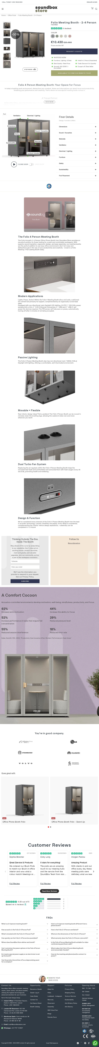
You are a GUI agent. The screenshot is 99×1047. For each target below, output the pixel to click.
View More (49, 102)
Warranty (50, 999)
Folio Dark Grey (53, 36)
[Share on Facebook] (89, 1043)
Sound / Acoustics (65, 133)
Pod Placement (64, 175)
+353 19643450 (14, 1005)
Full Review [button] (14, 883)
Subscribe (25, 581)
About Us (51, 989)
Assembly (51, 1006)
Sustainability (63, 169)
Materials (62, 139)
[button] (57, 28)
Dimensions (63, 126)
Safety (61, 163)
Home (3, 15)
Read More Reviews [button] (49, 891)
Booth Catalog (35, 1006)
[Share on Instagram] (78, 1043)
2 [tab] (50, 827)
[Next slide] (93, 871)
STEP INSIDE (28, 69)
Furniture (62, 157)
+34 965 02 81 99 (15, 1021)
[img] (14, 853)
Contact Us (34, 999)
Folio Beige (61, 36)
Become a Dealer (36, 989)
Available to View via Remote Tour (74, 73)
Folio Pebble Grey (65, 36)
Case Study (34, 996)
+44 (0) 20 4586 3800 (16, 1013)
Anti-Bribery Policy (71, 1003)
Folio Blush (70, 36)
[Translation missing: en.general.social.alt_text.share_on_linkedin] (81, 1043)
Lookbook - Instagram (55, 996)
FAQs (49, 992)
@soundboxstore (74, 543)
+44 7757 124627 (13, 1028)
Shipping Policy (70, 992)
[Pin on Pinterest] (85, 1043)
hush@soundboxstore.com (15, 1024)
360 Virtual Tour (53, 1010)
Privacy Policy (28, 577)
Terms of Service (70, 996)
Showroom (51, 1003)
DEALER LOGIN (92, 2)
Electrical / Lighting (65, 151)
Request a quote (74, 51)
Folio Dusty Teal (57, 36)
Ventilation (62, 145)
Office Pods (12, 15)
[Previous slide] (5, 871)
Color (54, 33)
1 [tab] (48, 827)
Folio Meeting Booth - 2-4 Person (30, 15)
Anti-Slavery (69, 1006)
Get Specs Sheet (35, 1003)
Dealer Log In (34, 992)
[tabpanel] (25, 800)
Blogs (49, 1013)
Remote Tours (52, 1017)
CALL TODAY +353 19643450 (12, 2)
